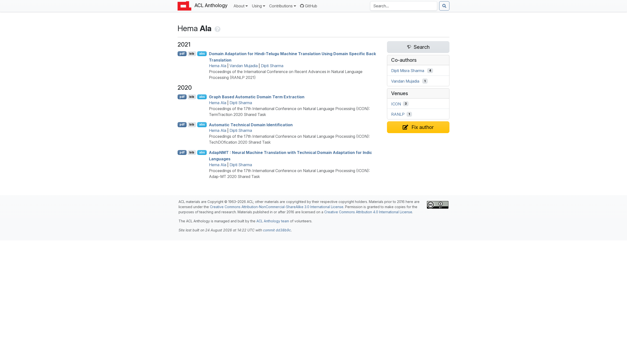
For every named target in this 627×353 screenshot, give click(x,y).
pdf (182, 53)
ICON (396, 103)
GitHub (311, 5)
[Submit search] (444, 6)
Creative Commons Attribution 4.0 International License (368, 212)
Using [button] (257, 5)
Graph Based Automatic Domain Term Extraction (256, 96)
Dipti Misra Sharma (407, 70)
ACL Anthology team (272, 221)
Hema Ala (217, 65)
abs (202, 53)
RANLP (398, 114)
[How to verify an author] (217, 28)
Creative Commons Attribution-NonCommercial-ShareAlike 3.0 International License (276, 207)
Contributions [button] (281, 5)
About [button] (238, 5)
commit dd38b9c (277, 230)
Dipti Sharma (272, 65)
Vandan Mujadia (243, 65)
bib (191, 53)
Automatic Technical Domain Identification (251, 124)
